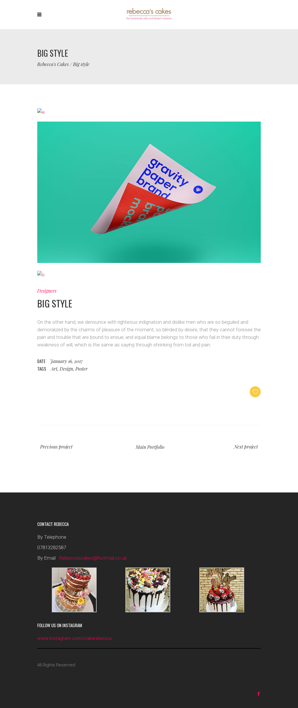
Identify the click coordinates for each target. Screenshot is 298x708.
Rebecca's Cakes (53, 64)
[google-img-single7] (41, 112)
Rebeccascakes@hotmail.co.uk (93, 558)
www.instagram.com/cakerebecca (74, 638)
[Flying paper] (149, 261)
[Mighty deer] (41, 274)
